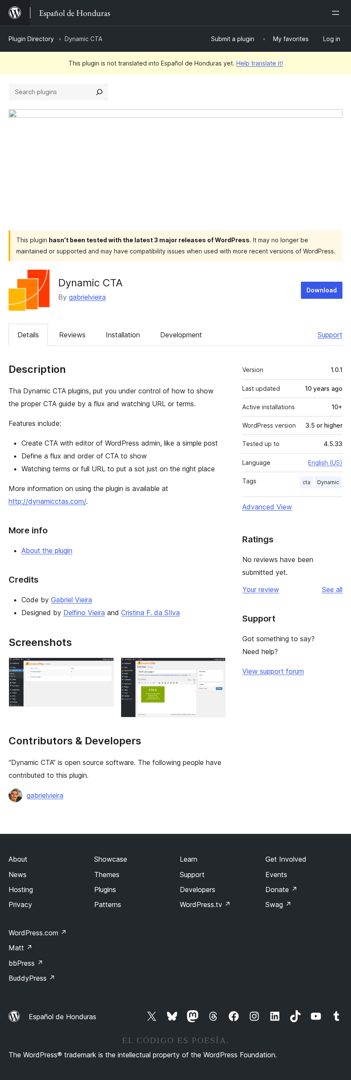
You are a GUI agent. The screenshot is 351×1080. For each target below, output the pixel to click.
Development (181, 334)
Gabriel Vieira (71, 599)
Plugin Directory (31, 38)
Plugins (105, 889)
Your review (260, 589)
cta (306, 482)
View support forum (273, 671)
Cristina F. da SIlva (150, 612)
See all (332, 589)
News (18, 874)
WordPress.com (38, 932)
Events (276, 874)
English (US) (325, 462)
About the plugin (46, 550)
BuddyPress (32, 978)
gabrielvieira (87, 297)
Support (330, 334)
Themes (106, 874)
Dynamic (328, 482)
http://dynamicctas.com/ (47, 501)
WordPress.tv (205, 904)
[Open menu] (337, 13)
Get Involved (285, 859)
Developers (197, 889)
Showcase (110, 859)
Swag (278, 904)
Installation (123, 334)
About (18, 859)
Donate (281, 889)
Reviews (72, 334)
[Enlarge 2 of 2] (214, 669)
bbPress (26, 963)
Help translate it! (259, 63)
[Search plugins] (99, 92)
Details (28, 334)
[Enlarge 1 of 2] (102, 669)
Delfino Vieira (84, 612)
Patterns (107, 904)
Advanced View (267, 507)
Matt (21, 947)
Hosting (21, 889)
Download (321, 290)
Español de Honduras (62, 1016)
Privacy (20, 904)
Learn (188, 859)
